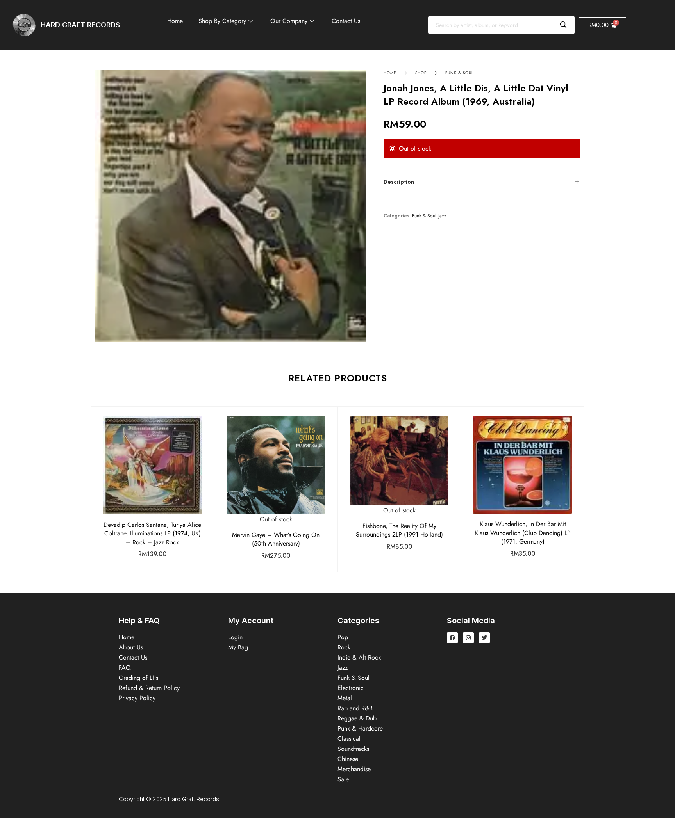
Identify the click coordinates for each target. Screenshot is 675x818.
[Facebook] (452, 637)
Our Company (288, 20)
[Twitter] (484, 637)
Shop (421, 73)
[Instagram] (468, 637)
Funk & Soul (459, 73)
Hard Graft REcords (80, 25)
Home (175, 20)
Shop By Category (222, 20)
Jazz (442, 216)
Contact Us (346, 20)
